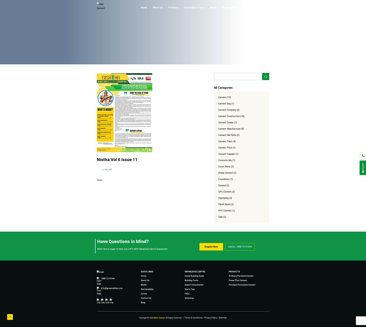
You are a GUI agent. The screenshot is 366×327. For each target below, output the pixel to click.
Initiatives (189, 298)
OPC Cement (224, 191)
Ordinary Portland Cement (241, 276)
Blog (143, 302)
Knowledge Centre (194, 7)
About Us (158, 7)
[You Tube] (111, 301)
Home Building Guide (194, 276)
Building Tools (191, 280)
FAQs (187, 294)
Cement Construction (229, 116)
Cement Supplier (226, 154)
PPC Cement (224, 210)
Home (144, 7)
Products (173, 7)
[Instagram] (103, 301)
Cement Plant (225, 141)
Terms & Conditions (193, 317)
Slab (220, 217)
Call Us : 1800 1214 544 (240, 246)
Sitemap (223, 317)
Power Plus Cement (238, 280)
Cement (222, 97)
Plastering (223, 198)
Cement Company (227, 110)
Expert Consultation (194, 285)
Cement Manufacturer (229, 128)
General (222, 185)
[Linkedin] (107, 301)
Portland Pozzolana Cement (242, 285)
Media (213, 7)
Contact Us (261, 7)
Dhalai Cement (225, 173)
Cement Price (225, 147)
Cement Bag (224, 103)
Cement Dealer (225, 122)
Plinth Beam (224, 204)
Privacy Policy (210, 317)
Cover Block (224, 166)
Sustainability (229, 7)
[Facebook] (98, 301)
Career (246, 7)
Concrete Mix (225, 160)
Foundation (223, 179)
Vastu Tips (190, 289)
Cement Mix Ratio (227, 135)
